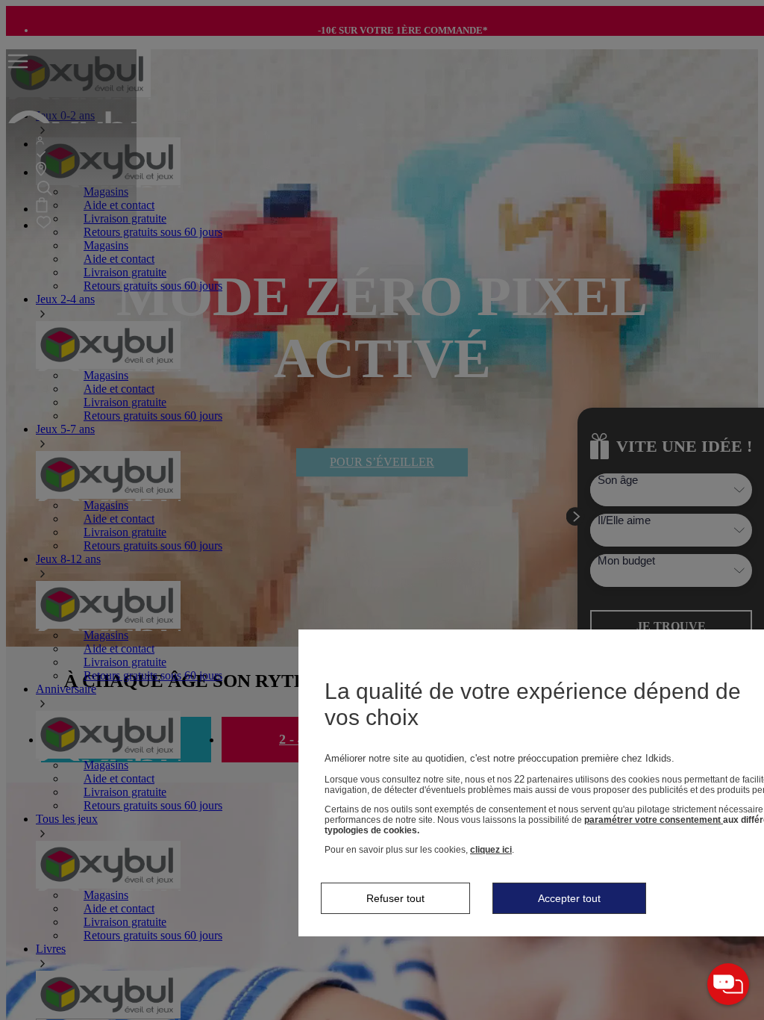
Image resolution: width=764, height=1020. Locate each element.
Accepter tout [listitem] (569, 898)
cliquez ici (491, 850)
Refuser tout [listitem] (395, 898)
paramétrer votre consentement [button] (653, 820)
